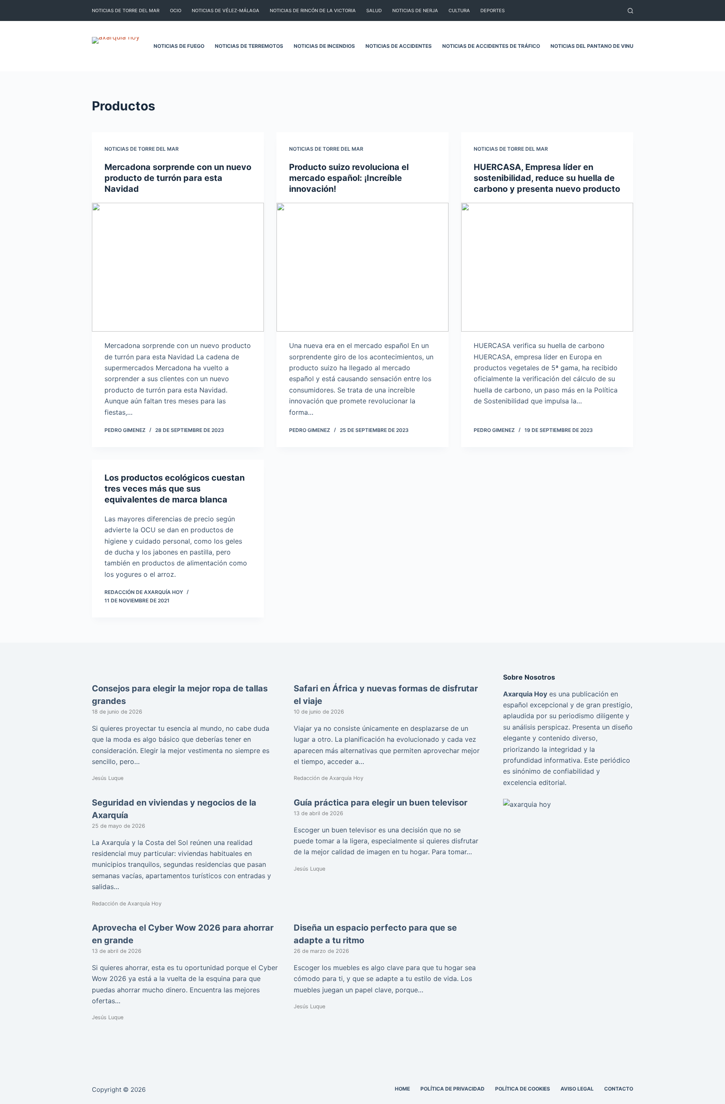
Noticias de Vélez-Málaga (225, 10)
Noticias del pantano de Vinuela (596, 46)
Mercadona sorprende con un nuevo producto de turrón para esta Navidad (177, 178)
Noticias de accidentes (398, 46)
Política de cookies (522, 1089)
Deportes (492, 10)
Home (402, 1089)
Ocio (175, 10)
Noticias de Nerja (415, 10)
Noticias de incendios (324, 46)
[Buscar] (630, 10)
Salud (374, 10)
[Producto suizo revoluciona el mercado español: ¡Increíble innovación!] (362, 267)
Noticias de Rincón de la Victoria (313, 10)
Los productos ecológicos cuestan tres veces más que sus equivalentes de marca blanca (174, 489)
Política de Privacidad (452, 1089)
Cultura (459, 10)
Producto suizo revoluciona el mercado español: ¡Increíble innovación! (349, 178)
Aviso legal (577, 1089)
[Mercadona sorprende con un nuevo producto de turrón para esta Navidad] (178, 267)
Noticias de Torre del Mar (125, 10)
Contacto (618, 1089)
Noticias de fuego (179, 46)
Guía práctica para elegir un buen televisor (380, 803)
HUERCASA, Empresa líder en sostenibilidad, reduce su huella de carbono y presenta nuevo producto (547, 178)
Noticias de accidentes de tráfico (491, 46)
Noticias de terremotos (249, 46)
